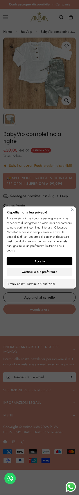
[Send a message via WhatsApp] (71, 487)
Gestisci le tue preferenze (39, 272)
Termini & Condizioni (41, 284)
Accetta (39, 261)
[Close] (72, 209)
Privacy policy (16, 284)
